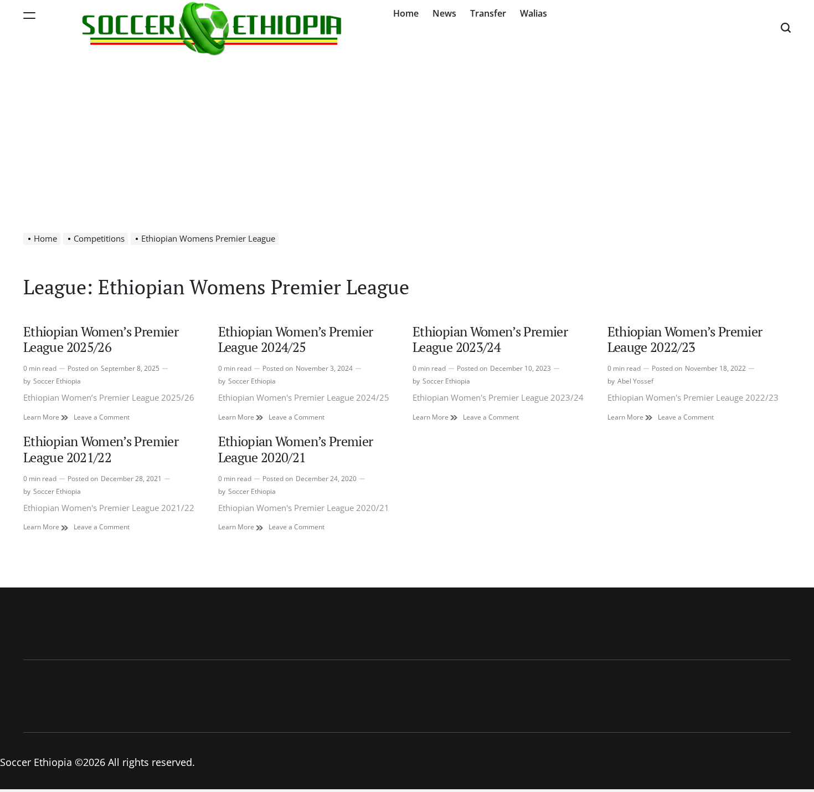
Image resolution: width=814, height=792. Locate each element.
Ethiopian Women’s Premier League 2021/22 (100, 449)
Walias (533, 13)
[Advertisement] (407, 138)
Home (406, 13)
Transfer (488, 13)
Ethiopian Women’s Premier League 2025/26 (100, 339)
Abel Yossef (635, 381)
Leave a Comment (102, 417)
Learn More (45, 417)
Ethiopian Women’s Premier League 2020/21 (295, 449)
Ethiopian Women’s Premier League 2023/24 (490, 339)
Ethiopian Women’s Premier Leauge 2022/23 (685, 339)
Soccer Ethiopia (57, 381)
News (444, 13)
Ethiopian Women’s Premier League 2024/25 (295, 339)
